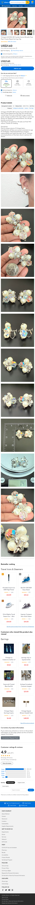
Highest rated (21, 782)
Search (31, 790)
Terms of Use (5, 865)
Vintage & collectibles (18, 108)
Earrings (31, 108)
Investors (4, 821)
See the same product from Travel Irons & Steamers (20, 626)
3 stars (2, 773)
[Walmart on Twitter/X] (6, 890)
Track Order (13, 805)
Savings (21, 6)
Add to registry (26, 95)
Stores (3, 834)
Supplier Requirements (7, 826)
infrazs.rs (15, 54)
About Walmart (6, 814)
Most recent (10, 782)
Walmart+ (4, 839)
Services (14, 6)
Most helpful (5, 786)
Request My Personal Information (10, 873)
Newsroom (4, 819)
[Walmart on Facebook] (3, 890)
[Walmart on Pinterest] (12, 890)
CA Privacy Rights (6, 870)
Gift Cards (4, 842)
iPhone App (5, 881)
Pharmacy (4, 850)
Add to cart (17, 68)
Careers (4, 816)
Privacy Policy (5, 868)
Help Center (28, 803)
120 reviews (13, 41)
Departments (7, 6)
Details (14, 92)
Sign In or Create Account (13, 803)
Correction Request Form (10, 738)
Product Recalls (6, 857)
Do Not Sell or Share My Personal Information (13, 875)
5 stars (2, 769)
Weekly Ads (24, 805)
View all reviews (7, 763)
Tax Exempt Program (7, 860)
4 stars (2, 771)
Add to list (9, 95)
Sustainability (5, 823)
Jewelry (26, 108)
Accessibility (5, 855)
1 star (3, 777)
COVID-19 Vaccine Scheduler (9, 847)
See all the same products (27, 723)
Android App (5, 884)
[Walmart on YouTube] (9, 890)
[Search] (28, 2)
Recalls (3, 852)
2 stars (2, 775)
